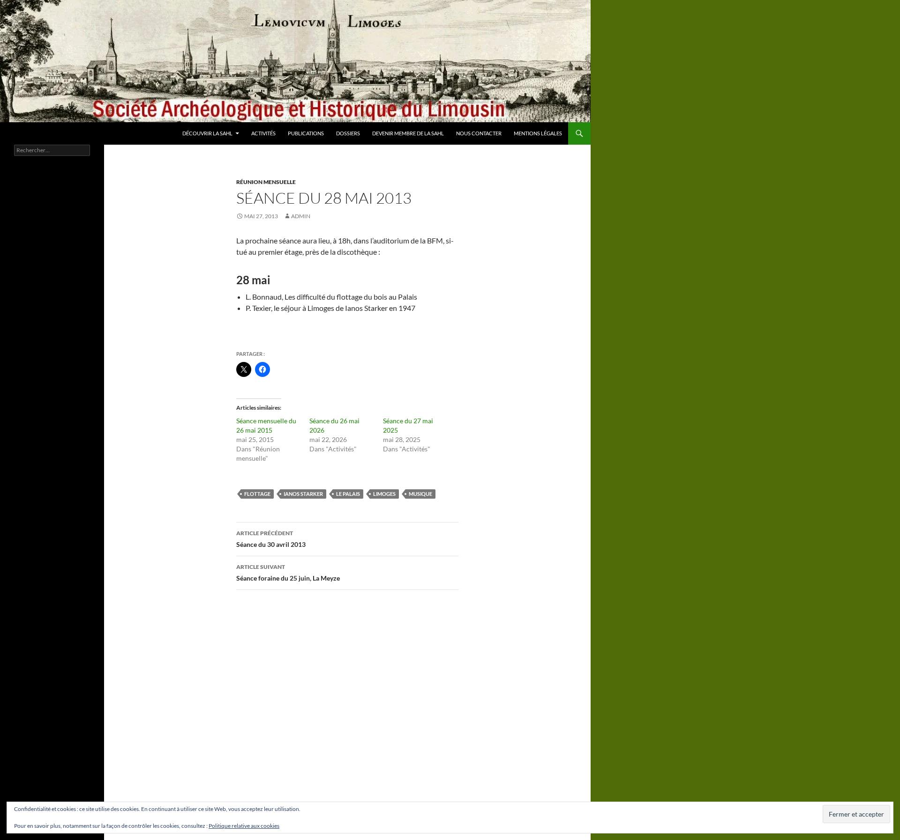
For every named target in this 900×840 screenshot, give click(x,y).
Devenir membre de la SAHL (408, 133)
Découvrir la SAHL (207, 133)
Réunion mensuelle (266, 181)
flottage (257, 494)
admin (300, 216)
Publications (306, 133)
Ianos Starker (303, 494)
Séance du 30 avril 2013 (271, 539)
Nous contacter (479, 133)
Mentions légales (538, 133)
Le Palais (348, 494)
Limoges (384, 494)
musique (420, 494)
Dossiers (348, 133)
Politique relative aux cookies (244, 825)
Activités (263, 133)
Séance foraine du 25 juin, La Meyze (288, 572)
